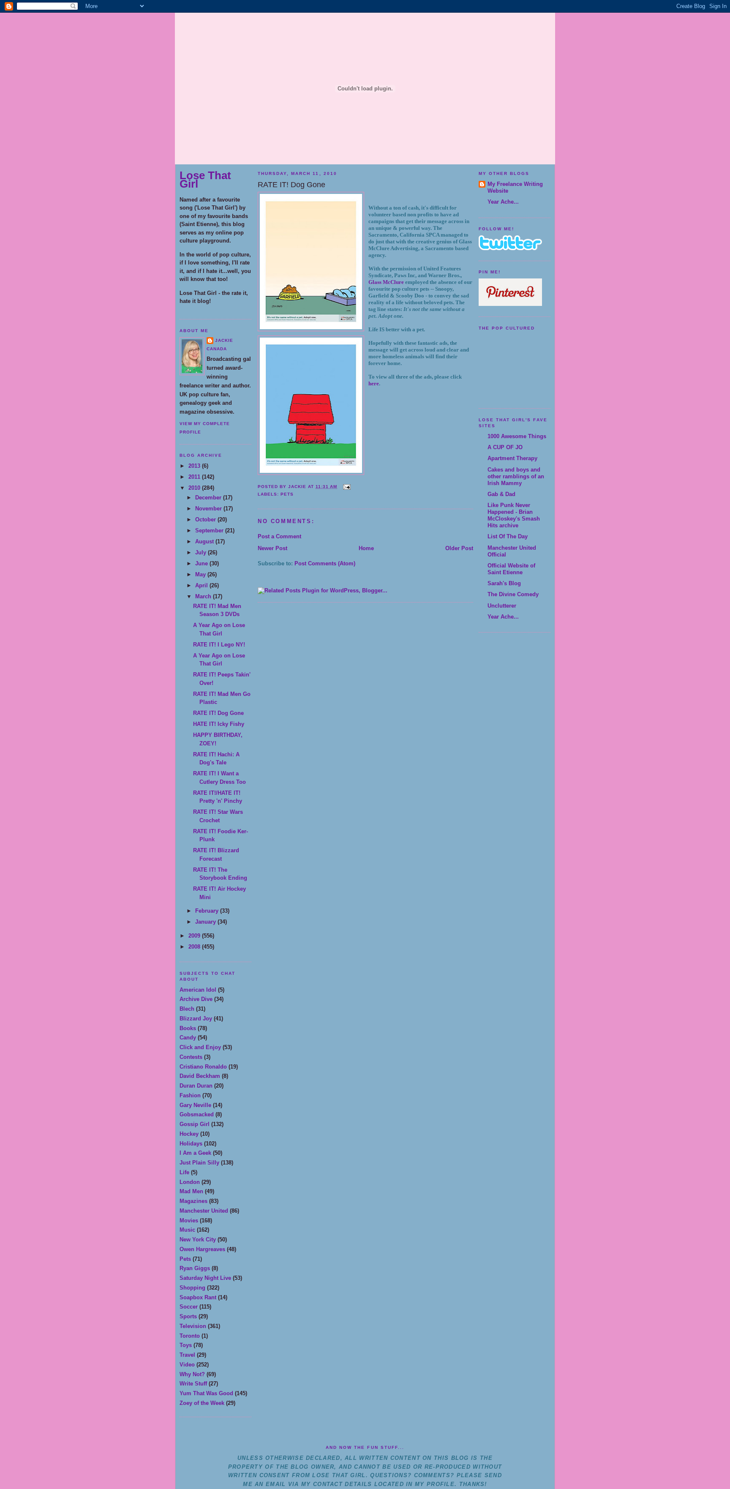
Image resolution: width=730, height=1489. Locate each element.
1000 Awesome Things (517, 436)
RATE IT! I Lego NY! (219, 644)
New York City (198, 1239)
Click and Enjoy (200, 1047)
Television (193, 1326)
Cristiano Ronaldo (203, 1067)
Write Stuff (193, 1383)
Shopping (192, 1287)
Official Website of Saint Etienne (511, 568)
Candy (188, 1037)
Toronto (190, 1336)
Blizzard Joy (196, 1018)
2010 (195, 488)
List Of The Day (508, 536)
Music (187, 1230)
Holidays (191, 1143)
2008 (195, 947)
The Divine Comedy (513, 594)
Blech (187, 1009)
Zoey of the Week (202, 1403)
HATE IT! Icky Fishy (218, 724)
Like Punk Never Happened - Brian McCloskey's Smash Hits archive (514, 515)
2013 (195, 466)
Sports (188, 1316)
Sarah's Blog (504, 583)
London (190, 1182)
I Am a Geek (195, 1153)
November (209, 508)
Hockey (189, 1134)
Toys (186, 1345)
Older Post (459, 548)
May (201, 574)
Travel (187, 1355)
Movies (189, 1220)
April (202, 585)
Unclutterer (502, 606)
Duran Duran (196, 1086)
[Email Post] (345, 486)
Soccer (189, 1307)
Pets (185, 1259)
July (201, 552)
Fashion (190, 1095)
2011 (195, 477)
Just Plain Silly (199, 1162)
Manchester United (204, 1211)
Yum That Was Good (206, 1393)
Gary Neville (195, 1105)
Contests (191, 1057)
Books (188, 1028)
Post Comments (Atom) (324, 563)
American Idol (198, 990)
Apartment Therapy (512, 458)
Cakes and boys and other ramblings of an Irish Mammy (516, 476)
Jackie (224, 340)
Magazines (193, 1201)
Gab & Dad (501, 494)
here (373, 383)
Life (184, 1172)
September (210, 530)
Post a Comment (279, 536)
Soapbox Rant (198, 1297)
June (202, 563)
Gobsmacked (197, 1114)
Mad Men (191, 1191)
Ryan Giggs (195, 1268)
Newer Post (272, 548)
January (206, 922)
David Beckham (200, 1076)
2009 (195, 936)
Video (187, 1364)
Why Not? (192, 1374)
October (206, 519)
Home (366, 548)
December (209, 497)
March (204, 596)
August (205, 541)
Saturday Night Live (205, 1278)
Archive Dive (196, 999)
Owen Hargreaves (202, 1249)
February (207, 911)
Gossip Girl (195, 1124)
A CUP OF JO (505, 447)
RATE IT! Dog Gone (218, 713)
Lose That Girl (205, 179)
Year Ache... (503, 202)
